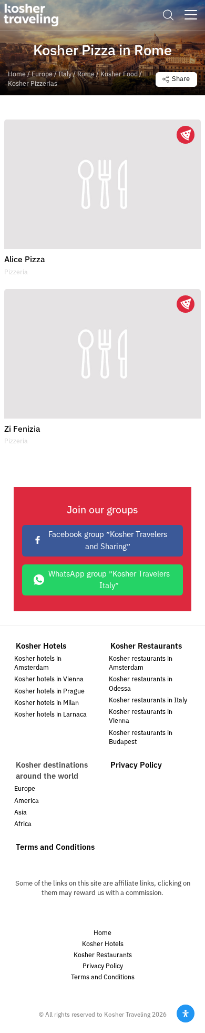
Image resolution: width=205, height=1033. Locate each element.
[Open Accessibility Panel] (185, 1013)
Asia (20, 812)
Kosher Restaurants (146, 646)
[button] (168, 15)
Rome (86, 74)
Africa (23, 824)
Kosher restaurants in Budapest (140, 738)
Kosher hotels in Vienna (49, 679)
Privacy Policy (136, 765)
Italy (64, 74)
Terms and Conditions (55, 847)
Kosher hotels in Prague (49, 691)
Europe (42, 74)
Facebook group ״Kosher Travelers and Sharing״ (107, 540)
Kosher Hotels (41, 646)
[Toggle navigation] (191, 15)
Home (17, 74)
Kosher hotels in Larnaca (50, 714)
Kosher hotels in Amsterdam (38, 663)
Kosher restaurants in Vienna (140, 717)
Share (181, 79)
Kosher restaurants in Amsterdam (140, 663)
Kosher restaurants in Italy (148, 700)
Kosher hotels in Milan (46, 703)
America (26, 801)
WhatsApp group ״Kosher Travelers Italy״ (109, 580)
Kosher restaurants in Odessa (140, 684)
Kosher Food (119, 74)
